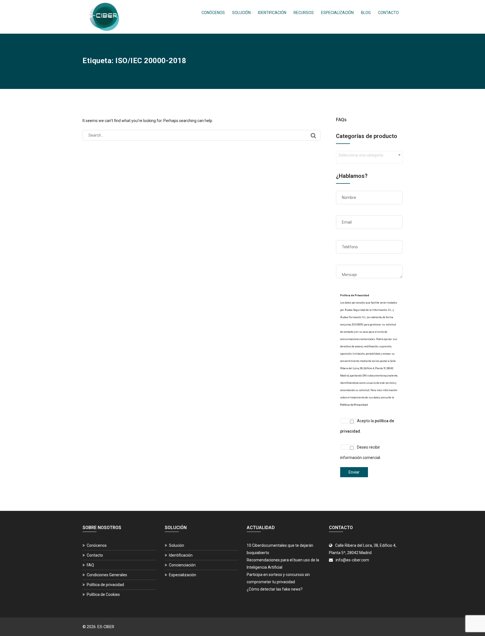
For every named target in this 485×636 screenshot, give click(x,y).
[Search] (313, 135)
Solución (241, 12)
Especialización (337, 12)
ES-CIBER (105, 626)
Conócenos (213, 12)
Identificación (272, 12)
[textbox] (369, 155)
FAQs (341, 119)
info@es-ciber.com (352, 560)
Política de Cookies (103, 594)
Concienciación (182, 565)
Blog (366, 12)
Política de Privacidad (354, 404)
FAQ (90, 565)
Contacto (388, 12)
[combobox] (369, 157)
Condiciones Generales (107, 575)
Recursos (304, 12)
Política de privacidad (105, 584)
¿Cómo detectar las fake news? (275, 589)
